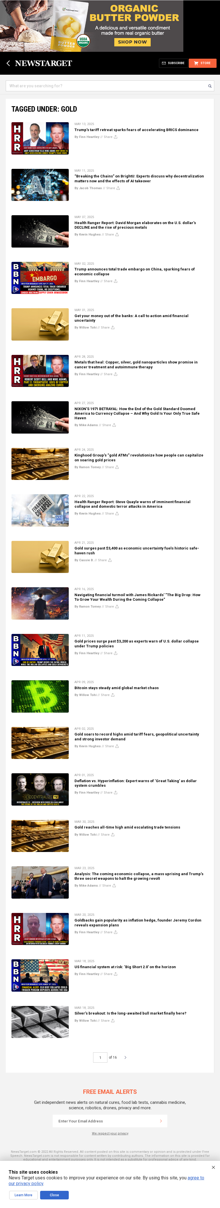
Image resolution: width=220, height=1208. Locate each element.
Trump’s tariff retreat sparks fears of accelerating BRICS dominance (136, 130)
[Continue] (161, 1121)
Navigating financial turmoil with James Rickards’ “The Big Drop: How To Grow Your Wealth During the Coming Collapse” (137, 597)
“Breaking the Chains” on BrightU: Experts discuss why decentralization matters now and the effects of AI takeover (139, 178)
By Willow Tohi (85, 327)
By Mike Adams (86, 425)
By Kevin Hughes (87, 234)
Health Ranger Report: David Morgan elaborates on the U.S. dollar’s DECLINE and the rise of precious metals (135, 225)
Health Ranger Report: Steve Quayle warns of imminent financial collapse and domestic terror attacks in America (132, 504)
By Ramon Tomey (87, 467)
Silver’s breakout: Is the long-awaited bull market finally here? (130, 1013)
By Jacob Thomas (88, 188)
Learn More (23, 1195)
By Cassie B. (84, 560)
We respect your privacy (110, 1133)
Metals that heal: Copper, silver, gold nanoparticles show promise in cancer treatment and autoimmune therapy (136, 364)
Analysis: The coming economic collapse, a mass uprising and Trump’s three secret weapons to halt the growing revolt (138, 876)
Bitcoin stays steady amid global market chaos (116, 688)
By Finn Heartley (86, 137)
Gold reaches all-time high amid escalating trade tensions (127, 827)
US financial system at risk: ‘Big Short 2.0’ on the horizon (125, 967)
